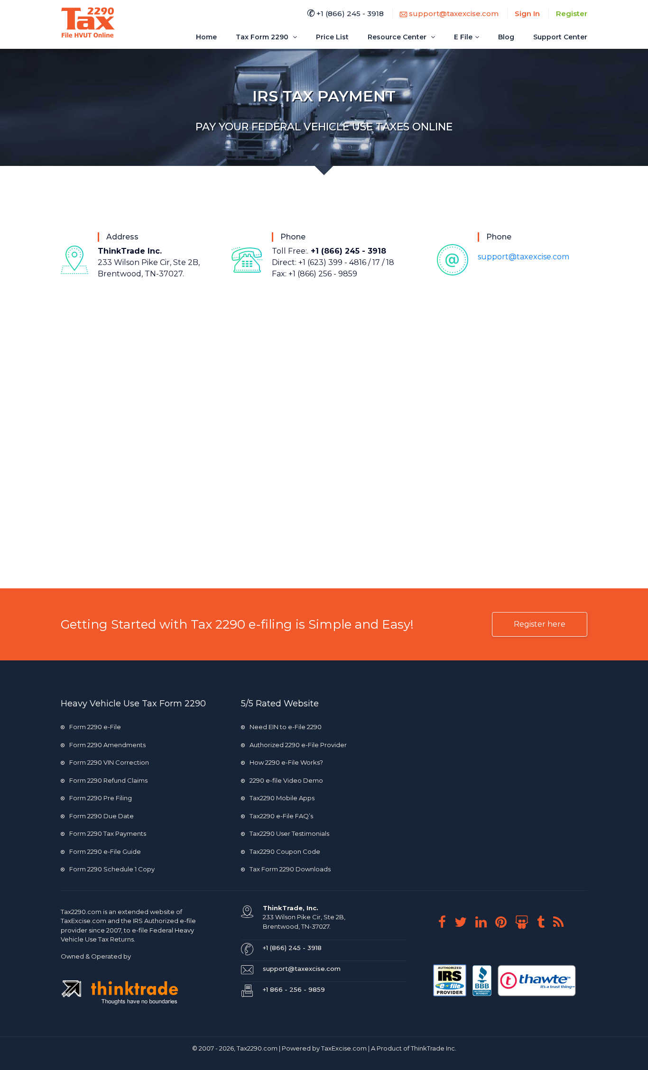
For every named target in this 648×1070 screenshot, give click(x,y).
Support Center (560, 37)
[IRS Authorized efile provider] (450, 979)
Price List (332, 37)
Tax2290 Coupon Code (285, 851)
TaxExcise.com (344, 1048)
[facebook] (445, 922)
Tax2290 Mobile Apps (282, 798)
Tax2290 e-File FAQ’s (281, 816)
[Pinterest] (504, 922)
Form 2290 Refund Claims (108, 780)
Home (206, 37)
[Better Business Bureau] (483, 979)
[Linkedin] (484, 922)
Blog (506, 37)
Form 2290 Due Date (101, 816)
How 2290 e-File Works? (286, 762)
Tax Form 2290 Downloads (290, 869)
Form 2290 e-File (95, 727)
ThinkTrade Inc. (433, 1048)
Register (571, 13)
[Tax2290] (88, 22)
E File (463, 37)
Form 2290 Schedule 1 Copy (112, 869)
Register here (539, 624)
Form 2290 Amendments (107, 745)
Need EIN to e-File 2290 (286, 727)
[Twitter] (464, 922)
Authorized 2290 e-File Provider (298, 745)
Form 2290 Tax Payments (107, 833)
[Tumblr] (544, 922)
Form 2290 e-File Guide (105, 851)
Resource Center (398, 37)
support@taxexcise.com (453, 13)
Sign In (527, 13)
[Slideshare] (525, 922)
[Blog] (562, 922)
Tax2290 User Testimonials (289, 833)
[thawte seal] (537, 979)
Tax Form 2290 (263, 37)
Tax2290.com (81, 911)
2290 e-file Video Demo (286, 780)
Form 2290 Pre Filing (100, 798)
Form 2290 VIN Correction (109, 762)
